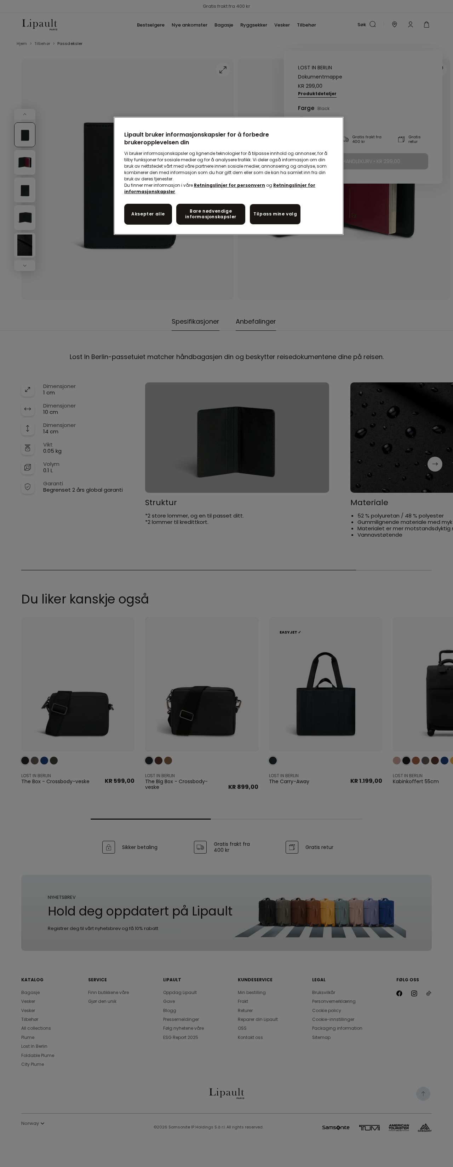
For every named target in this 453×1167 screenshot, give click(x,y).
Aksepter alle (148, 214)
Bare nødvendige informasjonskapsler (210, 214)
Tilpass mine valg (275, 214)
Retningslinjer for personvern (229, 185)
